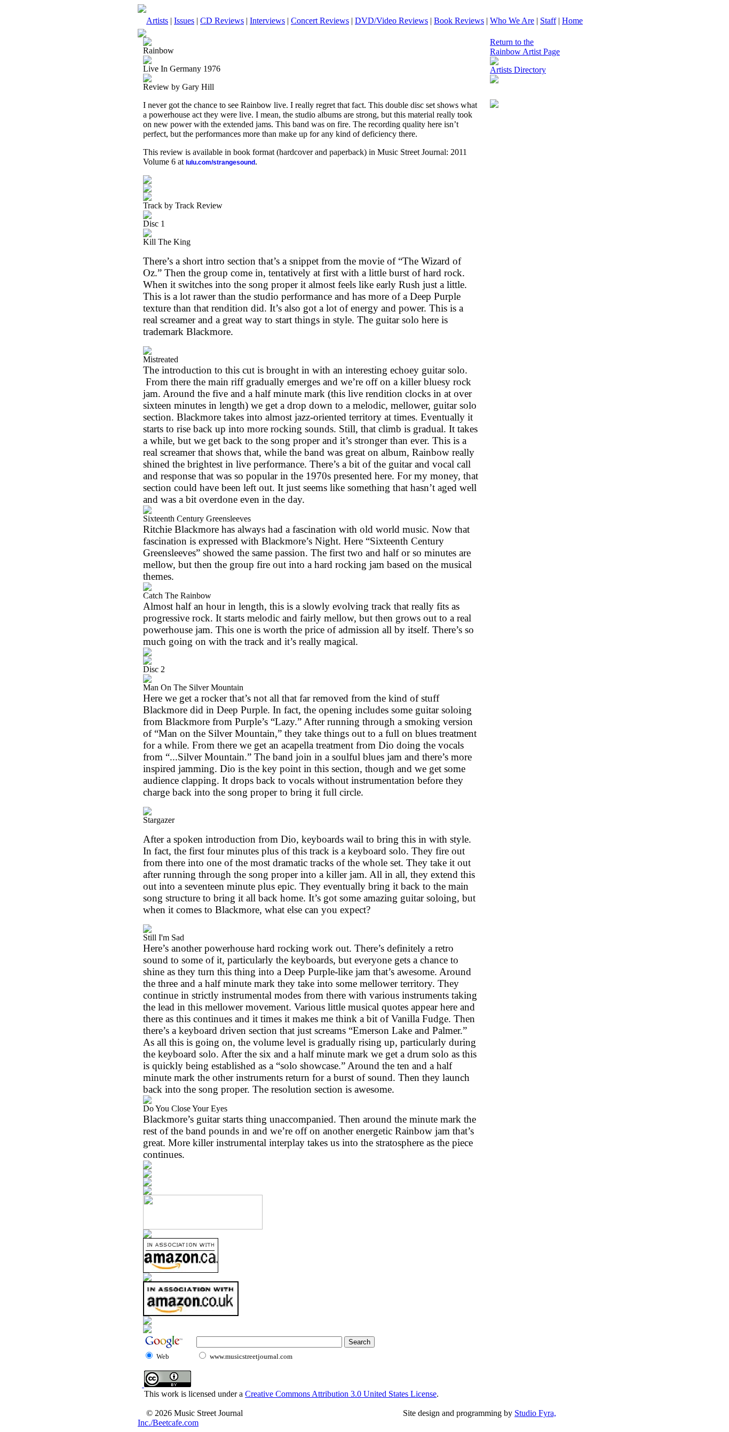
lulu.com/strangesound (220, 162)
